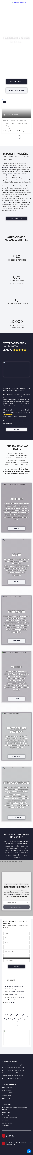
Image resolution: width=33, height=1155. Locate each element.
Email (6, 942)
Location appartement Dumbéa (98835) (13, 1070)
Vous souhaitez (8, 954)
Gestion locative (6, 1095)
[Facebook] (6, 1016)
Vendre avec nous (7, 1090)
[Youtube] (12, 1016)
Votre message (9, 960)
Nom (6, 938)
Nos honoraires (6, 1112)
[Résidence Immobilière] (22, 7)
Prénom (7, 933)
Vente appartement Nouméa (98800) (12, 1075)
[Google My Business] (15, 1023)
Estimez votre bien (7, 1087)
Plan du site (5, 1120)
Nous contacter (6, 1098)
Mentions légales (7, 1115)
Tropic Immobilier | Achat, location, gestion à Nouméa (14, 1108)
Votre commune (9, 951)
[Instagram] (24, 1016)
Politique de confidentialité (9, 1117)
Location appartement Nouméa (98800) (13, 1065)
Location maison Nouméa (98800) (11, 1078)
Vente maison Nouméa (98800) (11, 1073)
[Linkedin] (18, 1016)
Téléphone (8, 947)
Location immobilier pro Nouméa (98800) (13, 1067)
